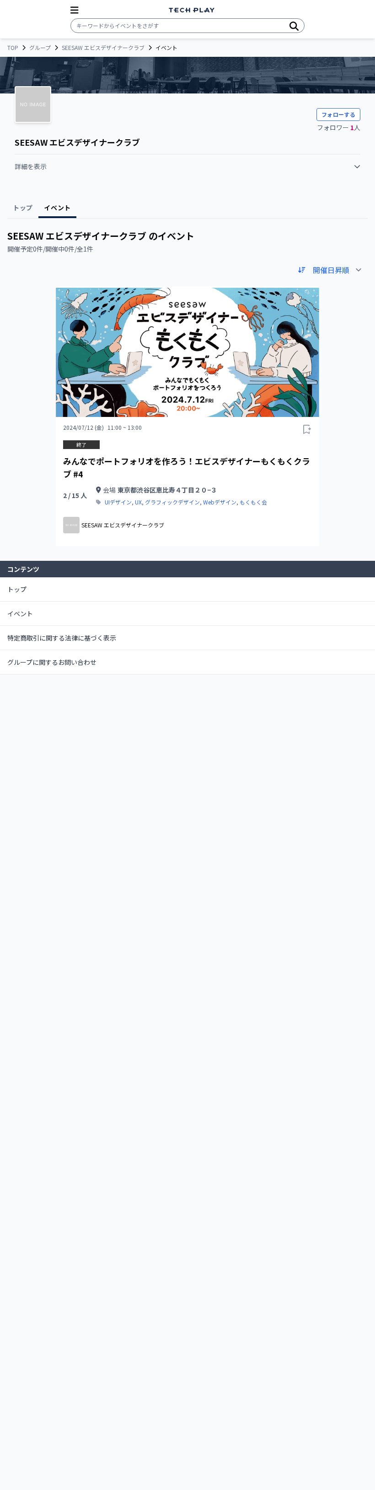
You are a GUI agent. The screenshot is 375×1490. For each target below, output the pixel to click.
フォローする (338, 114)
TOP (12, 47)
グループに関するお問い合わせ (51, 662)
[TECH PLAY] (191, 10)
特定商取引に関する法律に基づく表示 (61, 637)
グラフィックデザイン (172, 502)
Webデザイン (219, 502)
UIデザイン (118, 502)
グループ (40, 47)
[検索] (294, 25)
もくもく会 (253, 502)
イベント (20, 613)
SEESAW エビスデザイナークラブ (103, 47)
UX (138, 502)
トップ (17, 589)
